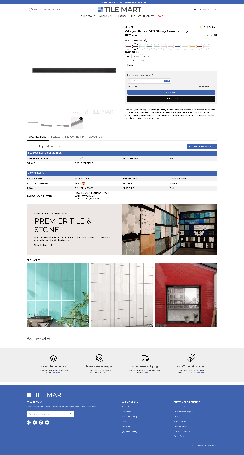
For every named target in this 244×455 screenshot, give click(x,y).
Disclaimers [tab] (95, 137)
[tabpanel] (122, 171)
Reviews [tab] (55, 137)
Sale (160, 16)
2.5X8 (136, 56)
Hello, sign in (200, 10)
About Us (126, 407)
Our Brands (126, 412)
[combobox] (53, 9)
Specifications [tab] (37, 137)
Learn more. (56, 372)
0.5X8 (146, 56)
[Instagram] (29, 422)
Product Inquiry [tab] (74, 137)
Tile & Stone (88, 16)
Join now (200, 372)
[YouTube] (47, 422)
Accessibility (131, 432)
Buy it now (171, 99)
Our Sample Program (182, 407)
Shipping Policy (180, 421)
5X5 (128, 56)
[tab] (71, 112)
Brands (122, 16)
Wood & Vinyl (106, 16)
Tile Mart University (142, 16)
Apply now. (104, 372)
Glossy (130, 65)
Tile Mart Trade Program (183, 412)
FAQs (176, 417)
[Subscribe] (70, 414)
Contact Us (126, 426)
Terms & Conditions (182, 431)
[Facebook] (35, 422)
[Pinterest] (41, 422)
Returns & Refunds (181, 426)
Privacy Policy (179, 436)
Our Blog (125, 421)
